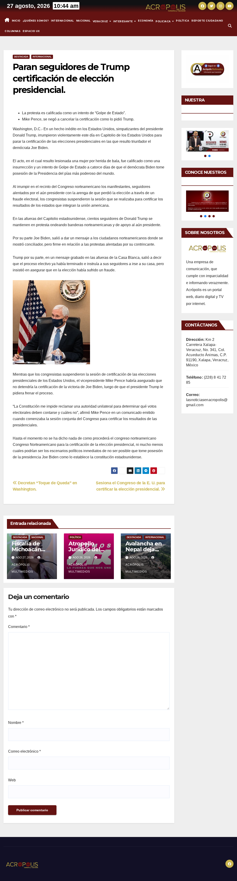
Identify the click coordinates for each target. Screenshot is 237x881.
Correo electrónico (24, 751)
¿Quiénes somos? (36, 20)
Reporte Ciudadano (207, 20)
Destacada (21, 56)
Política (182, 20)
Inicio (16, 20)
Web (12, 780)
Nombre (16, 723)
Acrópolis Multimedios (22, 568)
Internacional (62, 20)
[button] (230, 26)
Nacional (83, 20)
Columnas (12, 31)
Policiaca (164, 21)
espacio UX (31, 31)
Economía (145, 20)
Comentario (19, 627)
